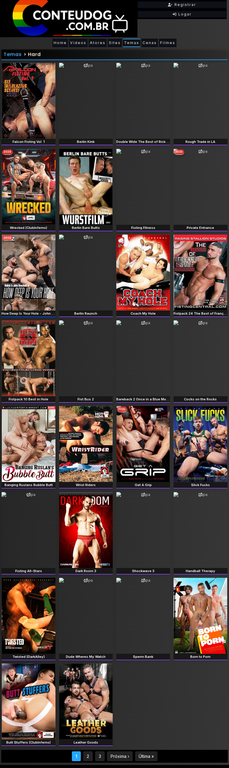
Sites (115, 42)
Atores (98, 42)
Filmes (167, 42)
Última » (146, 756)
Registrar (184, 4)
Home (60, 42)
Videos (78, 42)
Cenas (150, 42)
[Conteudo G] (68, 18)
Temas (131, 42)
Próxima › (120, 756)
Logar (184, 14)
